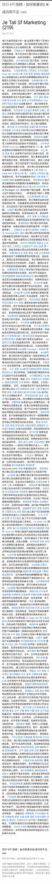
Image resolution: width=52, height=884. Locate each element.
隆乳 (9, 246)
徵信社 (12, 820)
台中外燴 (41, 641)
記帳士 (43, 110)
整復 (4, 697)
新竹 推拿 (37, 508)
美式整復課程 (27, 641)
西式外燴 (37, 737)
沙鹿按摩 (25, 594)
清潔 (37, 747)
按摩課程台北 (16, 253)
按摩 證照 (34, 750)
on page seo (40, 521)
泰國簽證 (41, 425)
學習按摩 (30, 465)
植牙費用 (31, 650)
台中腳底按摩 (42, 581)
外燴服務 (6, 130)
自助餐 (26, 292)
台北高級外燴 (11, 491)
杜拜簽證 (18, 110)
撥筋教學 (20, 723)
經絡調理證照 (27, 747)
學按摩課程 (38, 180)
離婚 (38, 422)
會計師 (44, 196)
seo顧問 (44, 352)
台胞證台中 (19, 50)
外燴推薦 (9, 816)
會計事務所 (15, 674)
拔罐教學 (27, 508)
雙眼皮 (40, 243)
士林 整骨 (38, 170)
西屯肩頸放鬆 (31, 395)
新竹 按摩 (32, 216)
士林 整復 (41, 176)
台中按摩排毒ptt (35, 100)
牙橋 (20, 468)
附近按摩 (19, 425)
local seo (7, 73)
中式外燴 (25, 322)
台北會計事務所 (31, 110)
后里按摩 (33, 485)
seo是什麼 (17, 73)
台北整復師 (44, 253)
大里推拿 (23, 491)
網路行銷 (21, 392)
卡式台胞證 (43, 70)
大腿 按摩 (24, 816)
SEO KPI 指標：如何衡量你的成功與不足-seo (24, 8)
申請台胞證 (12, 103)
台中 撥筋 (38, 97)
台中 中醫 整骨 (22, 710)
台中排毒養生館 (13, 335)
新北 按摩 (38, 246)
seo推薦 (11, 475)
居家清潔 (38, 136)
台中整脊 (16, 130)
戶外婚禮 (22, 644)
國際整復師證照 (40, 684)
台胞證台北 (19, 229)
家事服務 (9, 750)
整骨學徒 (44, 468)
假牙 (17, 189)
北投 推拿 (10, 425)
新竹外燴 (11, 100)
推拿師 (42, 349)
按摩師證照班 (35, 369)
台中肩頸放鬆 (22, 60)
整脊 (17, 816)
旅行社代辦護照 (28, 243)
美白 (28, 379)
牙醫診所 (44, 388)
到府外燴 (30, 607)
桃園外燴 (27, 571)
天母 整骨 (28, 73)
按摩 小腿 (35, 388)
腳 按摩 (11, 126)
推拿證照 (44, 412)
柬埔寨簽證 (23, 223)
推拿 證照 (44, 541)
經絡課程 (39, 760)
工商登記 (32, 70)
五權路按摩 (37, 674)
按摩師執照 (12, 269)
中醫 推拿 (35, 710)
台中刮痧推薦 (22, 126)
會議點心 (29, 690)
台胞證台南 (18, 173)
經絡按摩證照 (11, 382)
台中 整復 (18, 302)
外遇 (36, 253)
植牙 (41, 395)
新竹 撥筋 (20, 233)
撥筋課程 (45, 73)
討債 (9, 342)
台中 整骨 (21, 100)
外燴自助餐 (41, 481)
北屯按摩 (18, 292)
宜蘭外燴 (33, 126)
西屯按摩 (36, 571)
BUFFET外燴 (20, 826)
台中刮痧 (44, 710)
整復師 (37, 73)
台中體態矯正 (36, 375)
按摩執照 (16, 594)
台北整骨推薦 (33, 196)
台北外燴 (41, 186)
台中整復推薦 (39, 707)
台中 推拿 (14, 369)
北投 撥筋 (21, 511)
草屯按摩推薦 (16, 783)
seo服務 (22, 349)
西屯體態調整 (8, 276)
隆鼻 (31, 601)
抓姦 (7, 153)
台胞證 (32, 173)
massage (9, 233)
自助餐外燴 (37, 80)
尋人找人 (9, 644)
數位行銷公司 (29, 186)
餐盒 (12, 153)
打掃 (45, 80)
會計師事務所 (22, 388)
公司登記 (41, 173)
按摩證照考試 (8, 339)
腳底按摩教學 (18, 607)
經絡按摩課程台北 (25, 276)
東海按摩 (27, 501)
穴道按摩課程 (20, 70)
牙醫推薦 (16, 402)
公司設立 (29, 455)
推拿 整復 (28, 253)
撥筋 (32, 816)
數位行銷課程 (32, 229)
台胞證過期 (30, 425)
